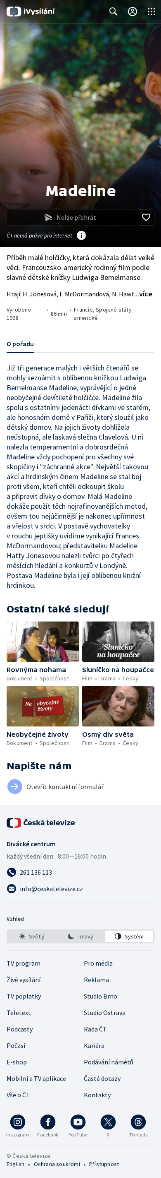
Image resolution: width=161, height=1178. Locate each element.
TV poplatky (24, 996)
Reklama (96, 979)
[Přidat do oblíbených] (146, 217)
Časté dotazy (102, 1078)
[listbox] (80, 936)
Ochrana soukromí (57, 1164)
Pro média (98, 963)
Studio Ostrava (104, 1012)
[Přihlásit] (132, 11)
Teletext (19, 1012)
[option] (32, 936)
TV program (23, 963)
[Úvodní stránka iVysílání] (31, 11)
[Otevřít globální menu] (151, 11)
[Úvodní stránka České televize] (41, 823)
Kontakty (97, 1095)
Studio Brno (100, 996)
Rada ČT (95, 1029)
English (15, 1164)
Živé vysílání (23, 979)
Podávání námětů (108, 1062)
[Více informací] (81, 236)
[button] (43, 642)
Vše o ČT (18, 1095)
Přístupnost (104, 1164)
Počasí (16, 1045)
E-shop (17, 1062)
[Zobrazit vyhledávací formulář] (113, 11)
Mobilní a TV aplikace (36, 1078)
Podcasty (20, 1029)
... (143, 293)
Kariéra (94, 1045)
